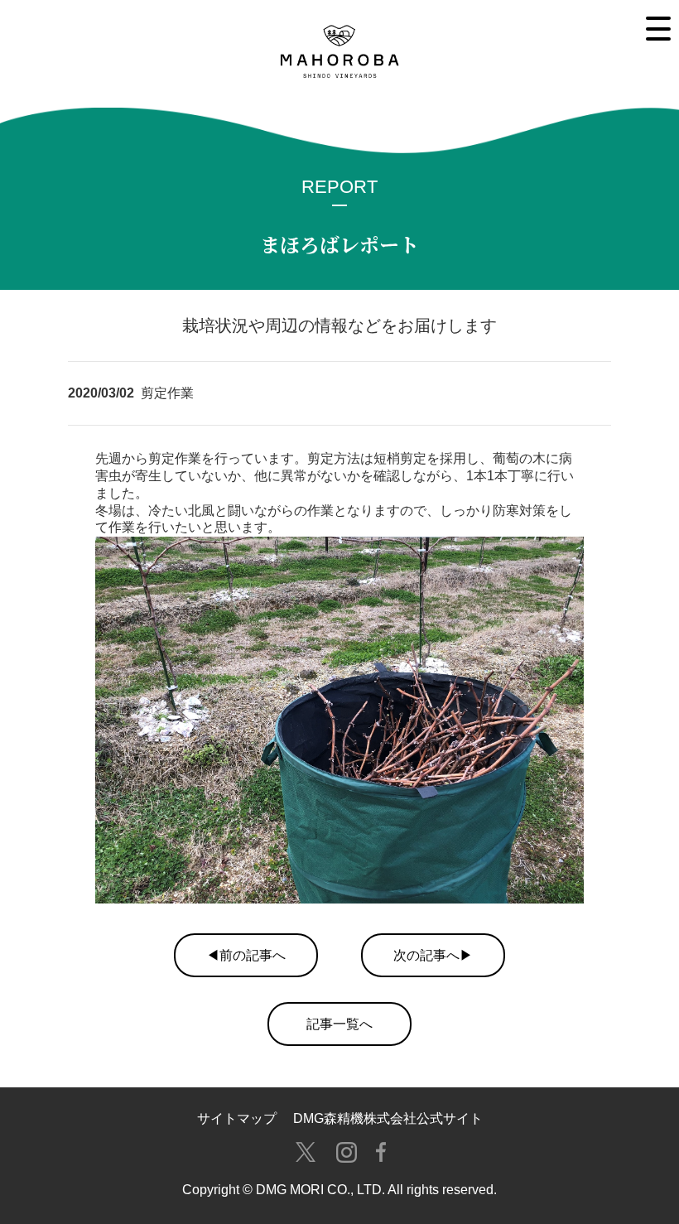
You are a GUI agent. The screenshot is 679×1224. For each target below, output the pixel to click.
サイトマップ (237, 1118)
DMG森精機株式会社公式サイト (388, 1118)
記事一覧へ (339, 1024)
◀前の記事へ (246, 955)
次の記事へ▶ (433, 955)
